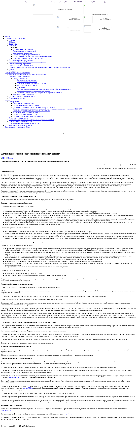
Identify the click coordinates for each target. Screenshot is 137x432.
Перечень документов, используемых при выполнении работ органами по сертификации (39, 67)
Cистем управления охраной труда (25, 114)
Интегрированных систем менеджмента (26, 112)
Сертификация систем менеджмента (17, 73)
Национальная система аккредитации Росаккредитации (28, 74)
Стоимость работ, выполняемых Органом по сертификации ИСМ (39, 92)
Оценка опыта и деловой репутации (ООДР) (24, 123)
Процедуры (21, 87)
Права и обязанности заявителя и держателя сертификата (32, 56)
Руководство (13, 44)
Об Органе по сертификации (15, 38)
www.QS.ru (68, 414)
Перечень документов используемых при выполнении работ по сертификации (44, 89)
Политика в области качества (27, 82)
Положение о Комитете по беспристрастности (29, 58)
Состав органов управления (26, 80)
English (7, 36)
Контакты (12, 71)
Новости (12, 40)
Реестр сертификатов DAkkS (27, 85)
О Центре (12, 42)
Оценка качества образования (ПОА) (21, 121)
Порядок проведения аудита (22, 53)
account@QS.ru (14, 377)
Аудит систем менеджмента (18, 118)
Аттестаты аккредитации (17, 98)
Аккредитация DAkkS (20, 78)
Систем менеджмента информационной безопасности (31, 111)
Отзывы (11, 69)
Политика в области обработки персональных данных (27, 62)
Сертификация (14, 102)
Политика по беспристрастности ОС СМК (31, 83)
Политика (12, 45)
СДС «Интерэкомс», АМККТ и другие (22, 96)
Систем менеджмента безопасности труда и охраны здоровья (34, 107)
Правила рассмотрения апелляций (24, 51)
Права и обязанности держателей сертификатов (33, 91)
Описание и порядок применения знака (26, 54)
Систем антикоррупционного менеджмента (28, 116)
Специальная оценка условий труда (21, 65)
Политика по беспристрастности (20, 64)
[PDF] (3, 158)
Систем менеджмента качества (23, 103)
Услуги (7, 100)
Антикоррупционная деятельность (20, 60)
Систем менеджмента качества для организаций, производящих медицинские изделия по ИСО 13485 (47, 109)
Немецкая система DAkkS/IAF (19, 76)
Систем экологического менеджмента (26, 105)
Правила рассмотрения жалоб (23, 49)
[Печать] (10, 158)
